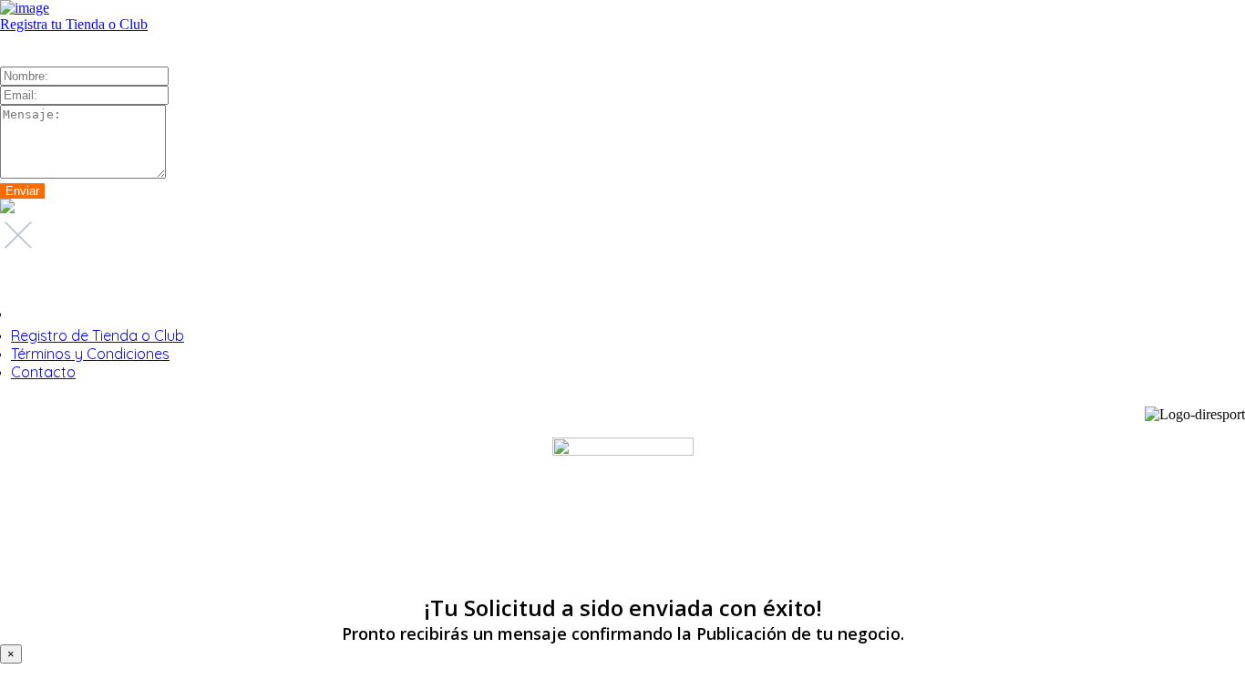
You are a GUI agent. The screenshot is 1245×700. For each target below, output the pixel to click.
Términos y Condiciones (90, 354)
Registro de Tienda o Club (97, 335)
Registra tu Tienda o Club (74, 24)
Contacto (43, 372)
